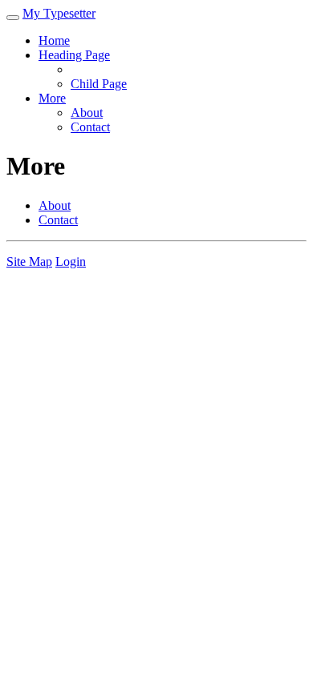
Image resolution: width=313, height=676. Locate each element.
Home (54, 40)
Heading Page (74, 55)
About (87, 112)
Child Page (99, 84)
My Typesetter (59, 13)
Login (70, 261)
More (52, 98)
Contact (90, 127)
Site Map (29, 261)
